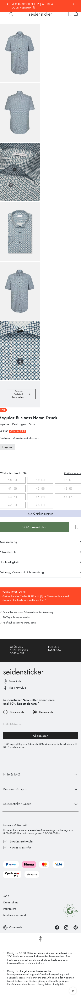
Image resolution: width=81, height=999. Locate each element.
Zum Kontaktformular (21, 841)
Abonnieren (40, 736)
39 (38, 480)
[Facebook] (57, 927)
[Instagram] (66, 927)
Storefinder (15, 681)
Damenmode (17, 712)
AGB (6, 896)
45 (38, 497)
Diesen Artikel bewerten (18, 394)
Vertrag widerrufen (20, 847)
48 (38, 505)
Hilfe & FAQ (11, 774)
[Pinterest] (76, 927)
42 (38, 488)
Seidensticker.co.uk (14, 915)
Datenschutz (10, 902)
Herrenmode (46, 712)
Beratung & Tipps (15, 789)
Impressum (9, 908)
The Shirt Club (17, 687)
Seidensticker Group (17, 804)
